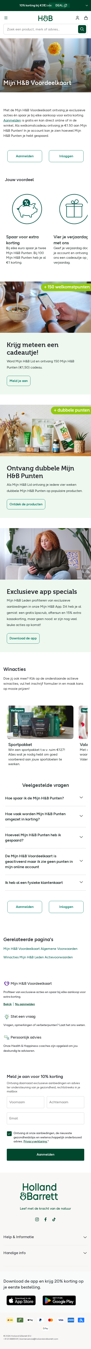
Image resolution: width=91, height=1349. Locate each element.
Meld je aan (19, 381)
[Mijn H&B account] (77, 18)
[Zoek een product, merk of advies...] (83, 29)
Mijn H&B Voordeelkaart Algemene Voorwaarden (40, 949)
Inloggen (66, 156)
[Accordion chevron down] (81, 798)
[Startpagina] (45, 17)
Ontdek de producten (26, 504)
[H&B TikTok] (54, 1219)
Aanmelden (12, 120)
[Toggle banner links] (86, 5)
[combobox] (40, 29)
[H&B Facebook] (45, 1219)
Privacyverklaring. (35, 1141)
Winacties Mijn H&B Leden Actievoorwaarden (38, 957)
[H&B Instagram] (37, 1219)
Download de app (23, 638)
